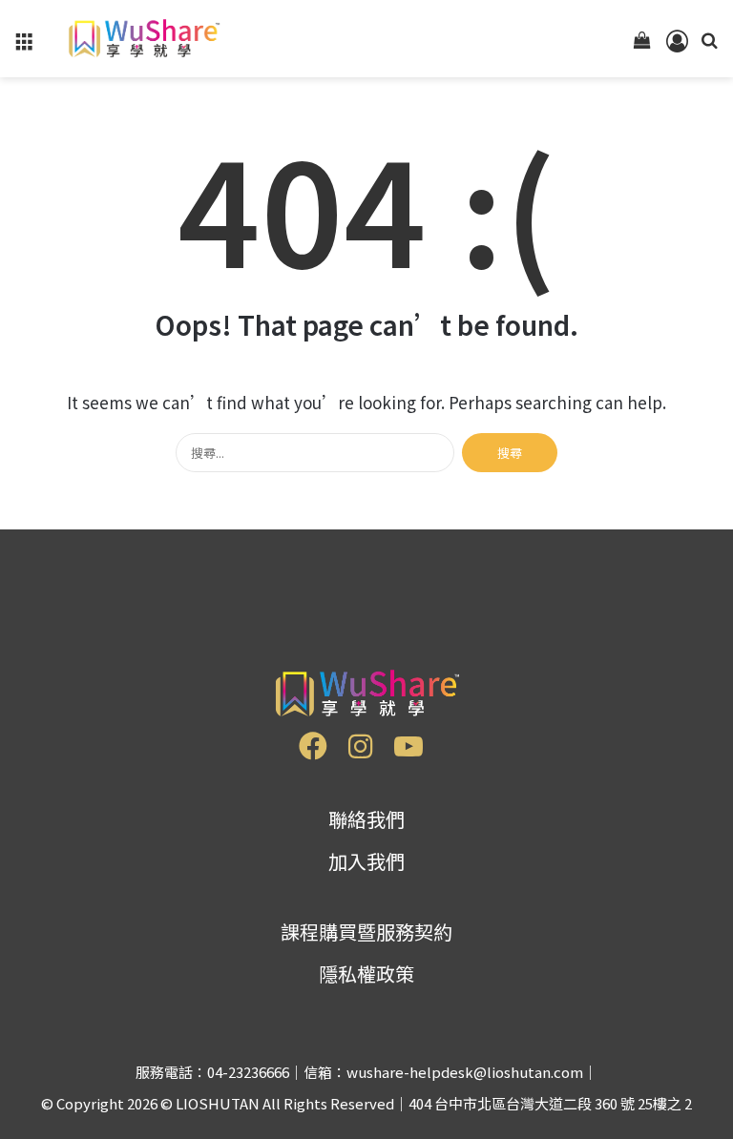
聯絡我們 (366, 819)
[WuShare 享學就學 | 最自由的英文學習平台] (142, 38)
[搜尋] (709, 45)
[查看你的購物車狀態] (642, 45)
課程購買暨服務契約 (366, 931)
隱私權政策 (366, 973)
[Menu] (23, 45)
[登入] (675, 45)
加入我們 (366, 861)
